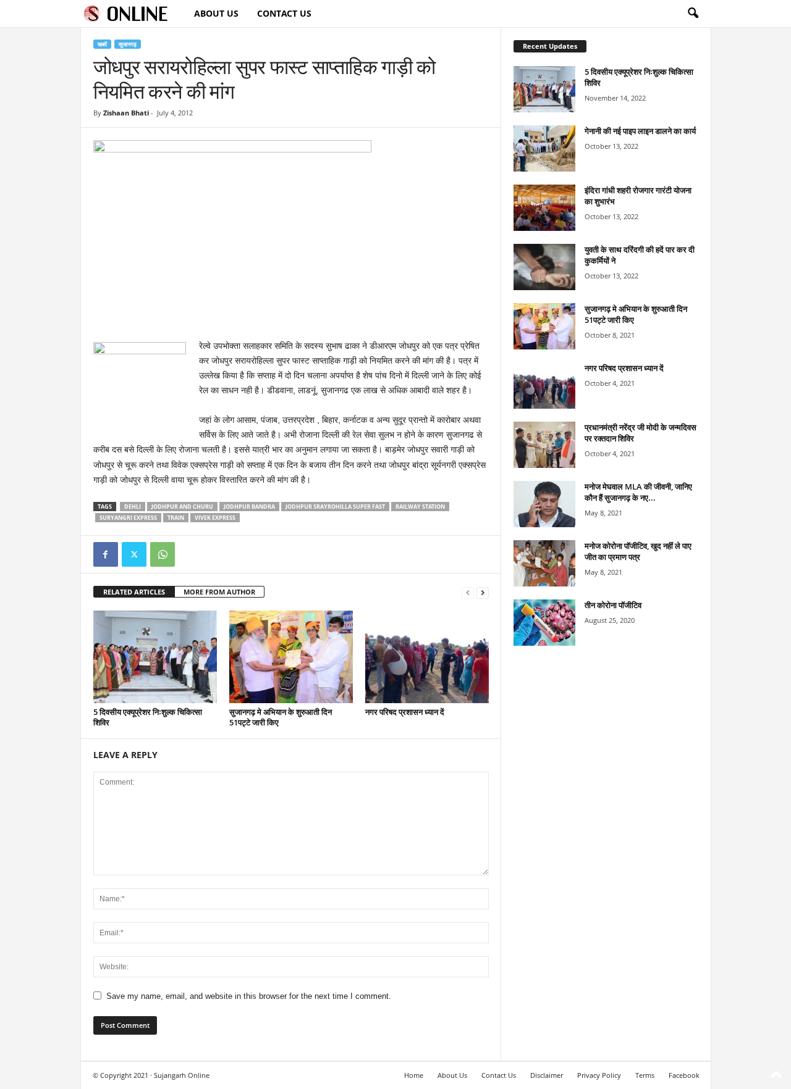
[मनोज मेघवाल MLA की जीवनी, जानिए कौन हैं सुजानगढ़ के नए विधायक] (544, 504)
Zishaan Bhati (126, 112)
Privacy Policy (599, 1075)
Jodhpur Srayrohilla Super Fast (335, 507)
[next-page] (482, 592)
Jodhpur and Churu (182, 507)
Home (413, 1075)
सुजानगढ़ (128, 44)
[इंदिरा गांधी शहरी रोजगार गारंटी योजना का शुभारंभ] (544, 208)
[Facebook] (105, 554)
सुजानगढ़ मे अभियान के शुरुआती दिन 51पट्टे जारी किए (280, 717)
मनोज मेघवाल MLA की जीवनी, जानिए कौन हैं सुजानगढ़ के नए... (638, 492)
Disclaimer (546, 1075)
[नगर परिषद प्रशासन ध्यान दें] (427, 657)
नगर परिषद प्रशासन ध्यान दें (404, 711)
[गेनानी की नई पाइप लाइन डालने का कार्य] (544, 148)
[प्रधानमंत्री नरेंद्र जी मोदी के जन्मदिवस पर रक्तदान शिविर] (544, 445)
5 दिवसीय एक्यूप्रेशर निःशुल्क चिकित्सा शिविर (147, 717)
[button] (692, 13)
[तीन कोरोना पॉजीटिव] (544, 622)
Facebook (684, 1075)
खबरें (102, 44)
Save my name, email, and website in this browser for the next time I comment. (248, 996)
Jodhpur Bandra (249, 507)
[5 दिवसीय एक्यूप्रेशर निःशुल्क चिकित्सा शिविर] (155, 657)
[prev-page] (468, 592)
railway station (420, 507)
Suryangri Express (128, 518)
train (175, 518)
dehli (132, 507)
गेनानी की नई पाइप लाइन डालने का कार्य (640, 130)
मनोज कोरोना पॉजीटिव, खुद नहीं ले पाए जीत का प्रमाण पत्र (638, 551)
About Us (216, 13)
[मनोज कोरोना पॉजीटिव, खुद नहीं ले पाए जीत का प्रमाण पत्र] (544, 563)
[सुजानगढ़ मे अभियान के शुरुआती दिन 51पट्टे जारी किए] (291, 657)
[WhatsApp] (162, 554)
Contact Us (284, 13)
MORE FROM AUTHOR (219, 591)
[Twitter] (134, 554)
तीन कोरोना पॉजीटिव (613, 605)
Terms (644, 1075)
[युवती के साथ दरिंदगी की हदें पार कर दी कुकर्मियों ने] (544, 267)
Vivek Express (215, 518)
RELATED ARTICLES (134, 591)
